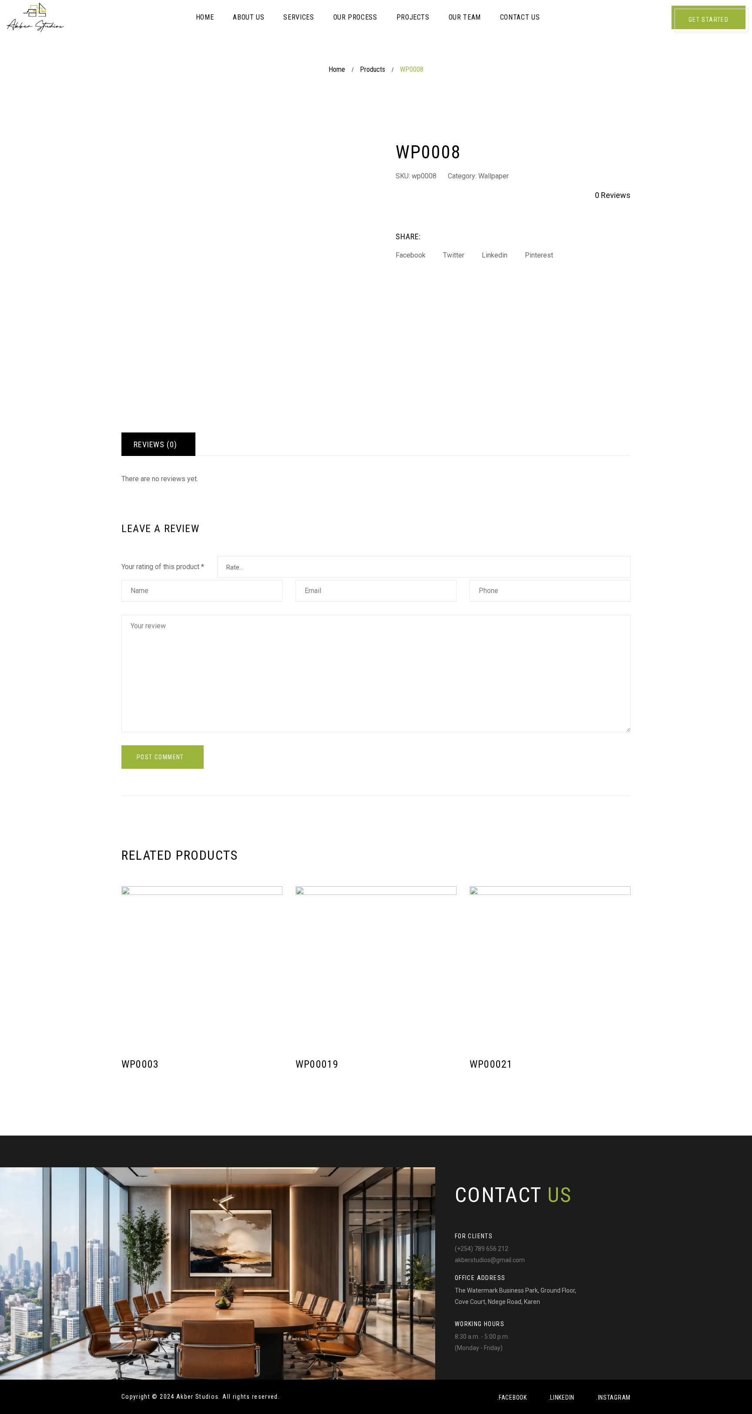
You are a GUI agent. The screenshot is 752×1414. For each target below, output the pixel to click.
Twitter (453, 255)
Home (337, 69)
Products (372, 69)
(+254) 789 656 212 (481, 1248)
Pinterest (539, 255)
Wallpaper (493, 176)
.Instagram (613, 1397)
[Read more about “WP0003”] (271, 1071)
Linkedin (494, 255)
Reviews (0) (155, 444)
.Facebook (512, 1397)
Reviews (613, 195)
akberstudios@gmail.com (490, 1260)
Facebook (411, 255)
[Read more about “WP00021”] (619, 1071)
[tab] (158, 444)
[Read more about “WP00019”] (445, 1071)
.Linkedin (561, 1397)
